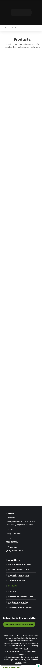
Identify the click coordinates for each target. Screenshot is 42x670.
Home (7, 28)
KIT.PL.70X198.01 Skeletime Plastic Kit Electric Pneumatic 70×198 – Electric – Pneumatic (23, 492)
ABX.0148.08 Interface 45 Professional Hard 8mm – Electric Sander (22, 147)
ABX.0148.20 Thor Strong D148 (22, 260)
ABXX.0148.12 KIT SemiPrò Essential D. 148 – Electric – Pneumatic (23, 447)
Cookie (16, 651)
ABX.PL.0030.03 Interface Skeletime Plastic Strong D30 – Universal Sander (22, 301)
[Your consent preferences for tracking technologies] (38, 666)
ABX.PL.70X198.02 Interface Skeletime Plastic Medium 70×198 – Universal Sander (22, 382)
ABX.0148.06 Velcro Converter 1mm (22, 116)
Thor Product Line (16, 580)
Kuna (26, 648)
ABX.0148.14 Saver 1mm (22, 236)
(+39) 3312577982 (14, 550)
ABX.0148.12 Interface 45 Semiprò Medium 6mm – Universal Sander (22, 208)
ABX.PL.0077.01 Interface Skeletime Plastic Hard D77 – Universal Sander (23, 317)
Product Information (18, 602)
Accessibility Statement (20, 607)
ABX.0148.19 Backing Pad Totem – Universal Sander (23, 248)
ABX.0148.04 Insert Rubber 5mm (23, 90)
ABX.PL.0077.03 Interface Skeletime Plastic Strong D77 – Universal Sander (22, 350)
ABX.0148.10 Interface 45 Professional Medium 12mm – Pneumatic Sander (22, 177)
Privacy (8, 651)
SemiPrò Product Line (18, 575)
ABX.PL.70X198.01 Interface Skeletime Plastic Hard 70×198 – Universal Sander (23, 366)
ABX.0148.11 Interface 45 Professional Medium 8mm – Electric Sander (22, 193)
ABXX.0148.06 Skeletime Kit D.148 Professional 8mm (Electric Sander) (22, 431)
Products (12, 586)
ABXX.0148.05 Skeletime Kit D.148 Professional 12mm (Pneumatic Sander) (22, 414)
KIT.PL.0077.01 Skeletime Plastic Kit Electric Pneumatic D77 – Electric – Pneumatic (22, 476)
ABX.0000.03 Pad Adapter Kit (22, 57)
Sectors (12, 591)
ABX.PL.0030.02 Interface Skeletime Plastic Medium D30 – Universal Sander (23, 285)
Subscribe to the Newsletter (19, 624)
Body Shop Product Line (19, 564)
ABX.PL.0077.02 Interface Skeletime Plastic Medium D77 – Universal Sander (23, 333)
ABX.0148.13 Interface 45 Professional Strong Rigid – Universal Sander (22, 223)
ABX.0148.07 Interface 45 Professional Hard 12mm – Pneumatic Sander (22, 131)
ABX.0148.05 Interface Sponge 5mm (23, 103)
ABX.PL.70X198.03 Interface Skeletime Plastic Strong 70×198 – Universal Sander (23, 398)
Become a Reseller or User (20, 596)
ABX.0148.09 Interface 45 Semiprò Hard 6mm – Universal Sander (23, 162)
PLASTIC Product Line (18, 569)
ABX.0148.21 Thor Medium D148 (22, 271)
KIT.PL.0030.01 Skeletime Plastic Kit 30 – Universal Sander (23, 461)
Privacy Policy (20, 660)
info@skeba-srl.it (14, 533)
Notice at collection (11, 667)
